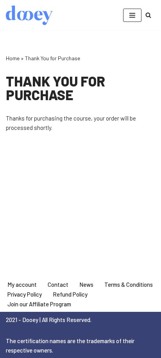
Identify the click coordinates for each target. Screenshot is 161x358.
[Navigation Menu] (132, 15)
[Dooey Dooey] (29, 15)
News (86, 284)
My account (22, 284)
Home (13, 58)
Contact (58, 284)
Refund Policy (70, 294)
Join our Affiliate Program (39, 304)
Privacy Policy (24, 294)
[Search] (148, 15)
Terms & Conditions (128, 284)
